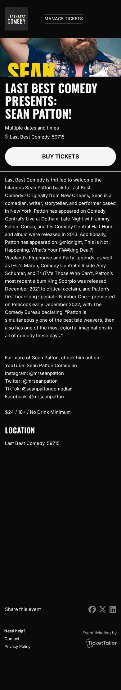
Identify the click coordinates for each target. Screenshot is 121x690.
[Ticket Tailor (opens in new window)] (101, 643)
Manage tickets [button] (63, 18)
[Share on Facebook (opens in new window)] (92, 609)
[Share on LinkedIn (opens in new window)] (113, 609)
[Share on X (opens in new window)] (102, 609)
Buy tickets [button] (60, 156)
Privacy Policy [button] (17, 646)
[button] (16, 639)
